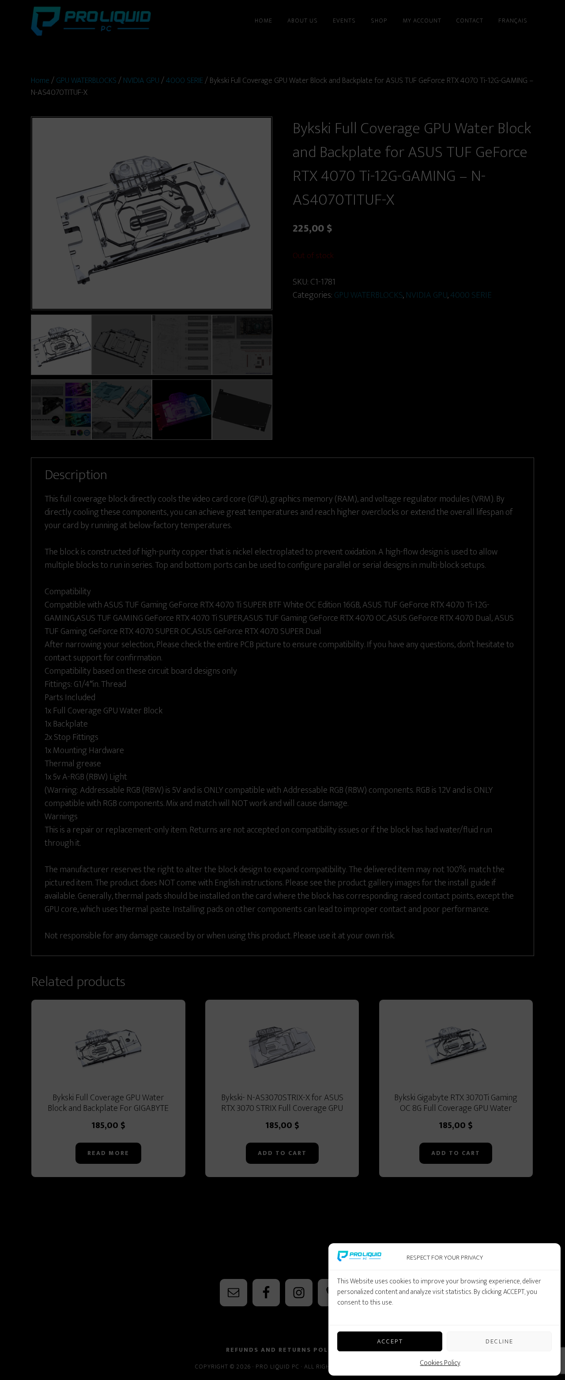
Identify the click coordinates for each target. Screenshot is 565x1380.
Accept (390, 1341)
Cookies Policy (440, 1363)
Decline (499, 1341)
